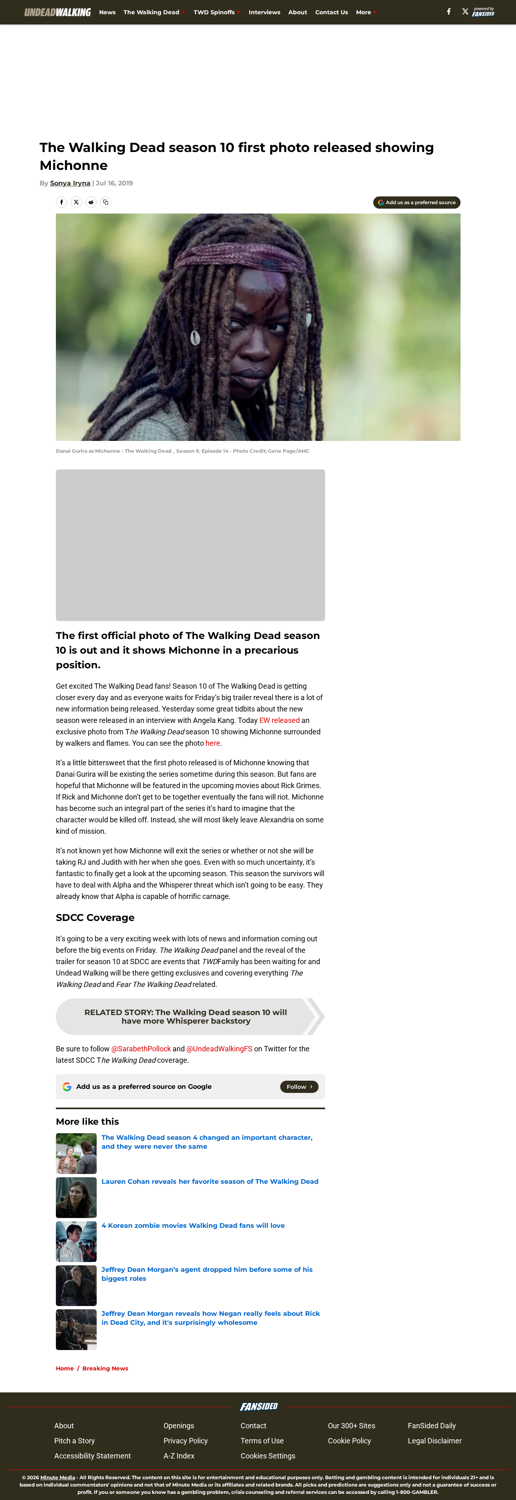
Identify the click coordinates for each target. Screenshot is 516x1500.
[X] (465, 11)
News (107, 12)
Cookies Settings (268, 1456)
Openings (179, 1425)
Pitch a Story (74, 1440)
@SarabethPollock (141, 1048)
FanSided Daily (432, 1425)
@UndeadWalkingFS (219, 1048)
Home (65, 1368)
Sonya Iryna (70, 183)
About (297, 12)
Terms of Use (262, 1440)
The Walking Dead (151, 12)
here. (214, 743)
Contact (253, 1425)
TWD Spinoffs (214, 12)
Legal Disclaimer (435, 1440)
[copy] (105, 202)
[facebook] (449, 11)
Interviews (264, 12)
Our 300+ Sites (351, 1425)
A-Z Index (179, 1456)
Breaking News (105, 1368)
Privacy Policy (186, 1440)
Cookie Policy (349, 1440)
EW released (279, 720)
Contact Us (331, 12)
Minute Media (57, 1477)
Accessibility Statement (92, 1456)
